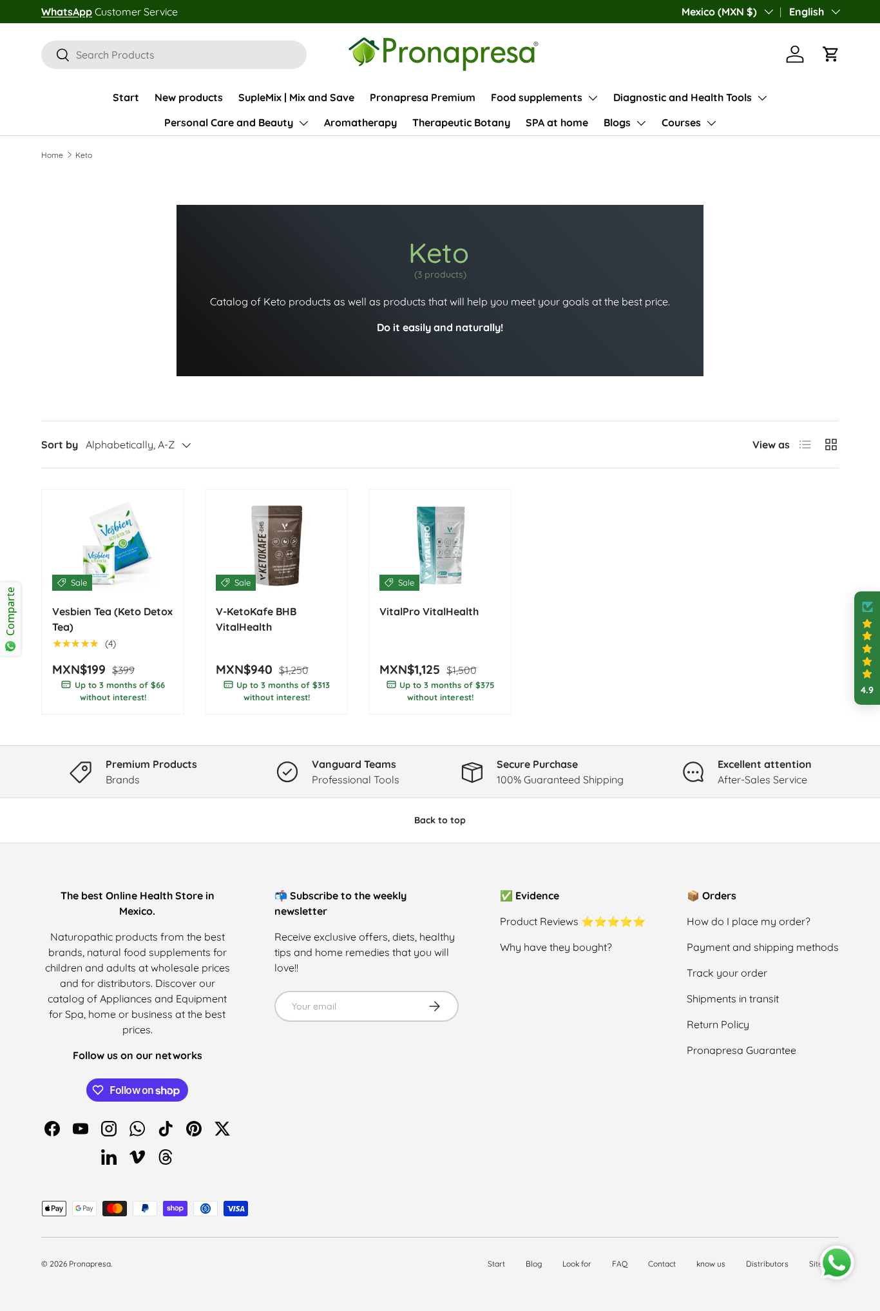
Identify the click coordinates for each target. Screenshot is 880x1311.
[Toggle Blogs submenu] (641, 123)
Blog (534, 1263)
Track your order (727, 972)
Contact (662, 1263)
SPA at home (557, 122)
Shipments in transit (733, 998)
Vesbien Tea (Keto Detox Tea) (112, 619)
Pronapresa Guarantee (741, 1050)
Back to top (440, 820)
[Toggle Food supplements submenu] (592, 98)
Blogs (617, 122)
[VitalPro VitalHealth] (440, 545)
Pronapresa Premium (422, 97)
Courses (681, 122)
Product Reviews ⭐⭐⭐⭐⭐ (573, 921)
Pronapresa (90, 1263)
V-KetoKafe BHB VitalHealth (256, 619)
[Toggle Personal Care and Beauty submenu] (303, 123)
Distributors (767, 1263)
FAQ (619, 1263)
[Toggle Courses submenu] (711, 123)
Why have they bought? (556, 947)
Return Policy (718, 1024)
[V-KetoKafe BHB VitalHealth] (276, 545)
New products (189, 97)
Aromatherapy (360, 122)
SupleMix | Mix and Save (296, 97)
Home (52, 155)
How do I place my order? (748, 921)
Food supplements (536, 97)
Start (126, 97)
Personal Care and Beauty (228, 122)
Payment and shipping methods (763, 947)
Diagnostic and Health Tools (682, 97)
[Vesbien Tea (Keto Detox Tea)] (112, 545)
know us (710, 1263)
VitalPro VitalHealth (429, 611)
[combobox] (174, 55)
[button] (831, 54)
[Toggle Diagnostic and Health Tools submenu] (762, 98)
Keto (83, 155)
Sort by (59, 444)
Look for (576, 1263)
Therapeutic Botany (461, 122)
